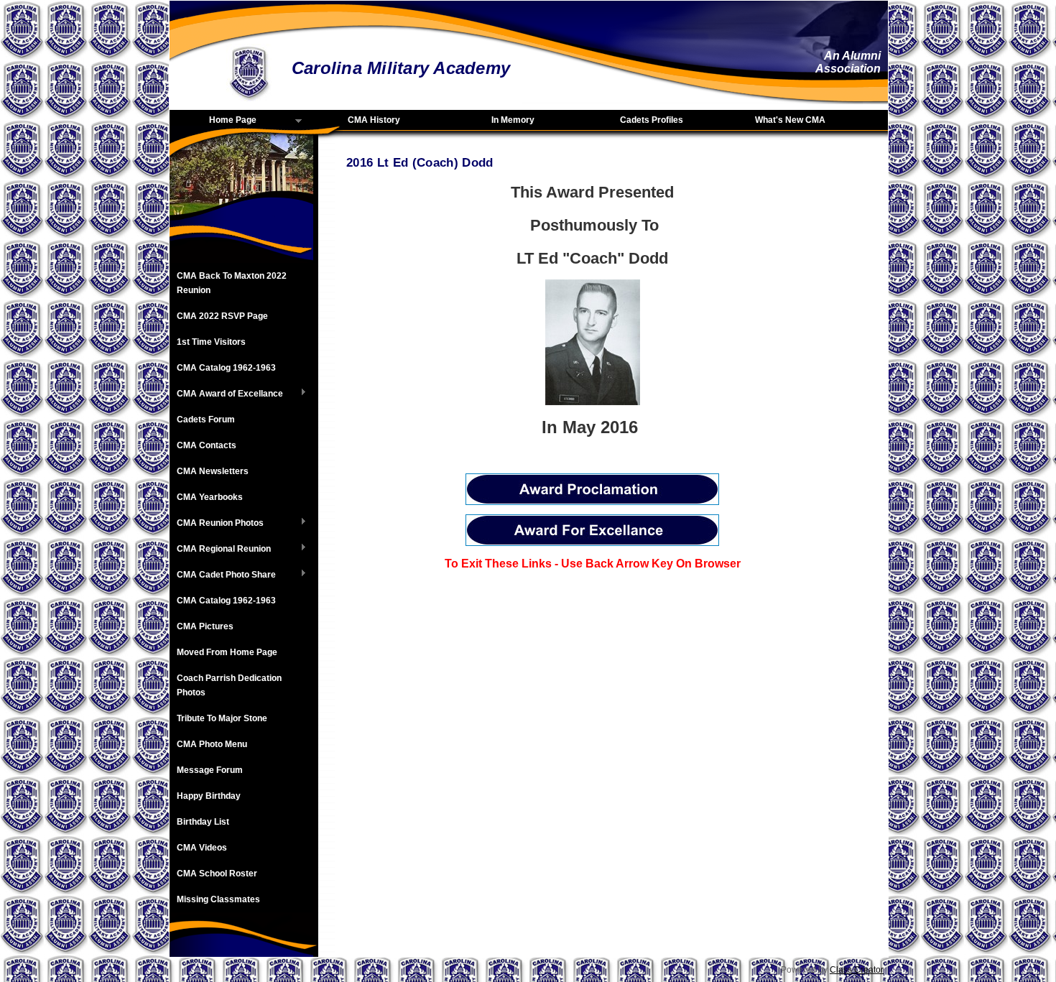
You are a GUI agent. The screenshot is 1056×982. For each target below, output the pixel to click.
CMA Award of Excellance (226, 394)
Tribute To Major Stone (222, 718)
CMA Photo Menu (212, 744)
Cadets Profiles (651, 120)
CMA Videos (202, 848)
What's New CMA (790, 120)
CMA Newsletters (213, 471)
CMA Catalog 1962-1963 (226, 368)
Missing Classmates (218, 899)
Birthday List (203, 822)
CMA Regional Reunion (220, 549)
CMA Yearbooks (210, 497)
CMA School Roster (217, 873)
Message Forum (210, 770)
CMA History (374, 120)
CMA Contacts (206, 445)
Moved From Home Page (227, 652)
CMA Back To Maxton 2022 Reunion (232, 283)
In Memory (512, 120)
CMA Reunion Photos (217, 523)
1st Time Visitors (211, 342)
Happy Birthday (209, 796)
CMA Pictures (205, 626)
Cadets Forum (206, 419)
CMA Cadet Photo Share (223, 575)
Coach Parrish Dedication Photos (229, 685)
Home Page (213, 120)
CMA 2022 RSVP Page (222, 316)
